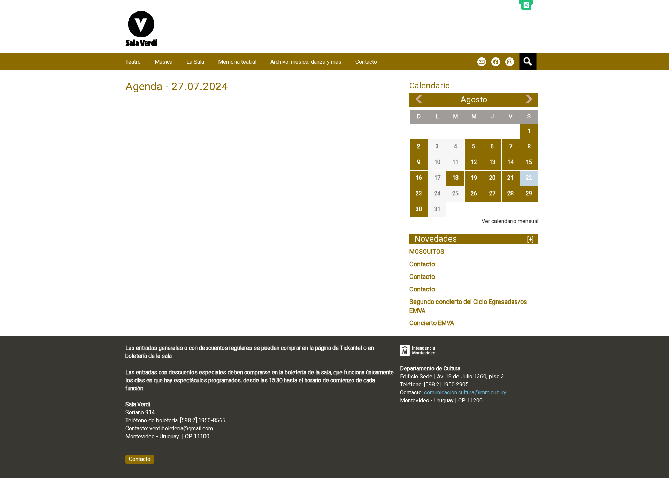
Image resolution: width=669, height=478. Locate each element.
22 (529, 177)
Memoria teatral (237, 61)
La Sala (195, 61)
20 (492, 177)
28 (510, 193)
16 (419, 177)
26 (474, 193)
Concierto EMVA (431, 323)
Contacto (422, 264)
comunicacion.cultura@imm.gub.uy (465, 392)
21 (510, 177)
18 (455, 177)
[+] (530, 239)
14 (510, 162)
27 (492, 193)
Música (163, 61)
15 (529, 162)
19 (474, 177)
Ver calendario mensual (510, 221)
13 (492, 162)
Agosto (474, 99)
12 (474, 162)
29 (529, 193)
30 (419, 209)
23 (419, 193)
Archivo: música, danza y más (305, 61)
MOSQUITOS (426, 251)
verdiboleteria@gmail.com (181, 428)
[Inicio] (141, 28)
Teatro (133, 61)
